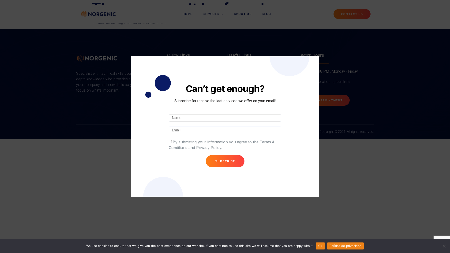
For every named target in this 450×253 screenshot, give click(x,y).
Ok (320, 246)
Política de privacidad (346, 246)
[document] (225, 126)
